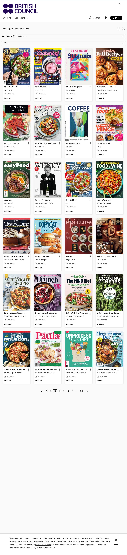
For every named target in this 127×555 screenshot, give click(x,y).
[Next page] (87, 391)
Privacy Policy (73, 538)
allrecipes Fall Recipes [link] (106, 87)
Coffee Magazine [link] (73, 143)
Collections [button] (20, 18)
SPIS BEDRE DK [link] (10, 87)
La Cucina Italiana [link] (11, 143)
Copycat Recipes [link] (42, 256)
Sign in (116, 18)
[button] (94, 18)
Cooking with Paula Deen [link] (46, 369)
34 (81, 391)
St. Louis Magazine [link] (74, 87)
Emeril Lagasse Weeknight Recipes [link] (15, 313)
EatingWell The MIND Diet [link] (77, 313)
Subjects (7, 18)
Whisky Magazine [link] (42, 200)
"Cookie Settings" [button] (43, 544)
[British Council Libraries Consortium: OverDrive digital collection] (20, 8)
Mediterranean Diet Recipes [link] (108, 369)
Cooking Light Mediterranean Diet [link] (46, 143)
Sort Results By (8, 36)
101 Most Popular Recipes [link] (15, 369)
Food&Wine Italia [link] (104, 200)
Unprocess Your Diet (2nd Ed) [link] (77, 369)
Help (119, 3)
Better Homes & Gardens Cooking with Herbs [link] (108, 313)
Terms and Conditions (53, 538)
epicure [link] (69, 256)
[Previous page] (42, 391)
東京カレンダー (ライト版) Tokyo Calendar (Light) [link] (108, 256)
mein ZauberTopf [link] (42, 87)
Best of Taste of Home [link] (13, 256)
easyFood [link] (8, 200)
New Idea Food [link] (103, 143)
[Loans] (105, 18)
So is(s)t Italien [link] (72, 200)
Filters (6, 43)
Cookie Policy (49, 548)
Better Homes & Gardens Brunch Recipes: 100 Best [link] (46, 313)
